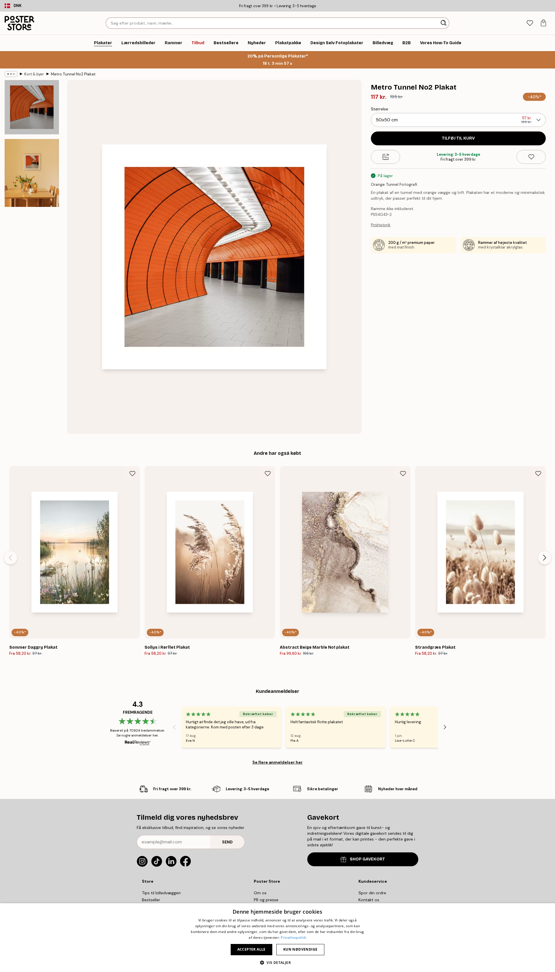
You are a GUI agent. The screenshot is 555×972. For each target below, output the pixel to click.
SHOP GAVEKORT (367, 859)
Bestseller (151, 899)
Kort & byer (34, 74)
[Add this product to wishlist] (531, 157)
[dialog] (277, 937)
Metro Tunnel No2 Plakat (73, 74)
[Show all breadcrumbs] (11, 74)
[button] (277, 962)
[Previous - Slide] (10, 558)
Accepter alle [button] (251, 949)
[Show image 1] (32, 107)
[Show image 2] (32, 173)
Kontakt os (368, 899)
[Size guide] (385, 157)
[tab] (529, 23)
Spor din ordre (372, 892)
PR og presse (266, 899)
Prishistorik (381, 224)
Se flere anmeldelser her (277, 762)
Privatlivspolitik (293, 937)
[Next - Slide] (545, 558)
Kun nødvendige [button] (300, 949)
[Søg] (444, 23)
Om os (260, 892)
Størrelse (379, 109)
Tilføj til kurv (458, 138)
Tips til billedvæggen (161, 892)
